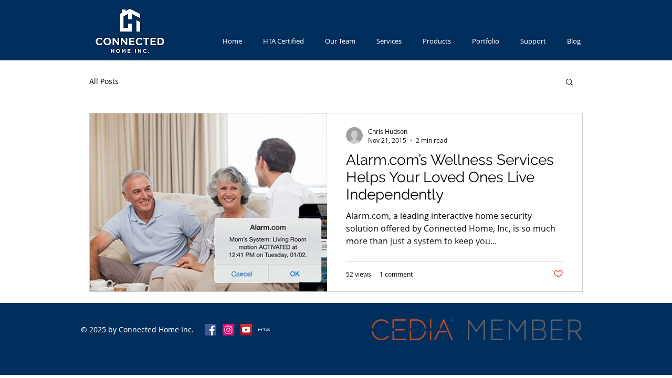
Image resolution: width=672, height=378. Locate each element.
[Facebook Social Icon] (210, 329)
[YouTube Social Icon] (246, 329)
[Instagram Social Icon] (228, 329)
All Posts (104, 81)
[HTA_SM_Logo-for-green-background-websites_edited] (264, 329)
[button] (569, 82)
